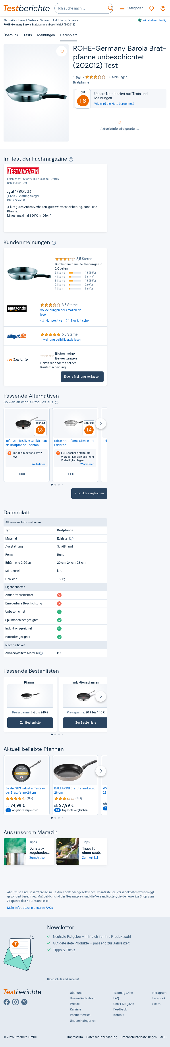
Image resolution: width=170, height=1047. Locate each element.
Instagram (159, 993)
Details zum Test (17, 183)
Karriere (75, 1009)
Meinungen (46, 35)
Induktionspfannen (64, 20)
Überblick (11, 35)
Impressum (75, 1037)
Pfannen (44, 20)
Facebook (159, 998)
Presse (74, 1004)
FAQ (116, 998)
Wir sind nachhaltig (154, 20)
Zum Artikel (37, 857)
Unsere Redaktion (82, 998)
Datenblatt (68, 35)
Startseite (9, 20)
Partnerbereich (80, 1015)
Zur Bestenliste (31, 723)
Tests (27, 35)
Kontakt (119, 1015)
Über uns (76, 993)
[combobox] (80, 8)
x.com (156, 1004)
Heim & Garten (27, 20)
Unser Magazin (123, 1004)
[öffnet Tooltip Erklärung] (71, 159)
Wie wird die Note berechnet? (114, 103)
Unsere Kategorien (83, 1020)
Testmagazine (123, 993)
